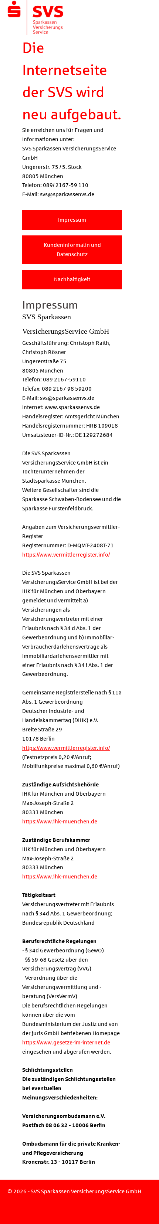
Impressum (72, 220)
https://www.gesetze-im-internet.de (66, 1043)
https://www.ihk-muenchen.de (59, 821)
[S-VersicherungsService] (32, 8)
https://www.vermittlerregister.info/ (66, 555)
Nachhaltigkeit (72, 279)
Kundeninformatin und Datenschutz (72, 249)
